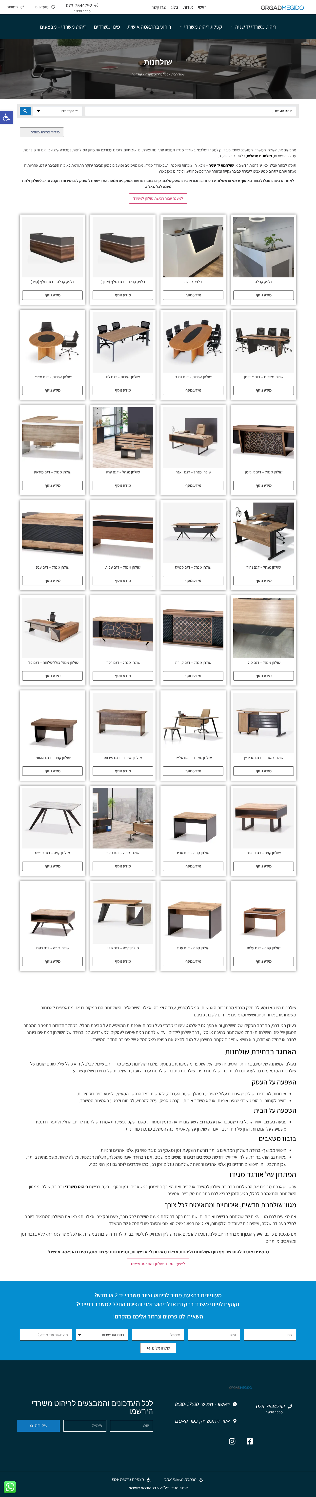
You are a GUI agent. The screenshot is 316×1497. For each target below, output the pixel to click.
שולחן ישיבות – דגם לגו (123, 376)
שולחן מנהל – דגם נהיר (263, 567)
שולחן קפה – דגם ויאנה (264, 852)
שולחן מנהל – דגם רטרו (122, 662)
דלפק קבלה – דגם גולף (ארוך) (122, 281)
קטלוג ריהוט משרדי (203, 26)
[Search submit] (25, 111)
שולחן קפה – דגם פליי (123, 948)
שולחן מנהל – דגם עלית (122, 567)
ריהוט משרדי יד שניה (255, 26)
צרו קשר (159, 7)
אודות (188, 7)
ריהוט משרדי (76, 1187)
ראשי (202, 7)
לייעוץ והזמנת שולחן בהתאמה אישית (158, 1263)
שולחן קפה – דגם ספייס (52, 852)
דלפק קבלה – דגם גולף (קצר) (53, 281)
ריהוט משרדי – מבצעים (63, 26)
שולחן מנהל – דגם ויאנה (193, 472)
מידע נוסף (264, 295)
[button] (6, 117)
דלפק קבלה (264, 281)
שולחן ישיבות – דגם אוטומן (263, 376)
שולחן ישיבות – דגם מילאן (53, 376)
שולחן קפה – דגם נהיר (122, 852)
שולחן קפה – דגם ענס (193, 948)
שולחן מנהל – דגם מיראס (52, 472)
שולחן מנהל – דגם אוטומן (263, 472)
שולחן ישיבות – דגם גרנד (193, 376)
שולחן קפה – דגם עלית (263, 948)
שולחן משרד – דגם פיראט (123, 757)
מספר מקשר (82, 11)
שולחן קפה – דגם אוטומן (53, 757)
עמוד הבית (177, 74)
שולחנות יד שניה (221, 165)
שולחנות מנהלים (259, 156)
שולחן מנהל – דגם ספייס (193, 567)
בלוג (174, 7)
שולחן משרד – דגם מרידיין (263, 757)
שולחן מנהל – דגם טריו (123, 472)
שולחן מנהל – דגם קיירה (193, 662)
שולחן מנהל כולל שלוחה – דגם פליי (52, 662)
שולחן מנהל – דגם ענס (52, 567)
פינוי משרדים (107, 26)
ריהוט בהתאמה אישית (149, 26)
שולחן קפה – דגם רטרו (52, 948)
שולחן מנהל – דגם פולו (263, 662)
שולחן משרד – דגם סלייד (193, 757)
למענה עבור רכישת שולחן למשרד (158, 198)
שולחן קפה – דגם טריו (193, 852)
